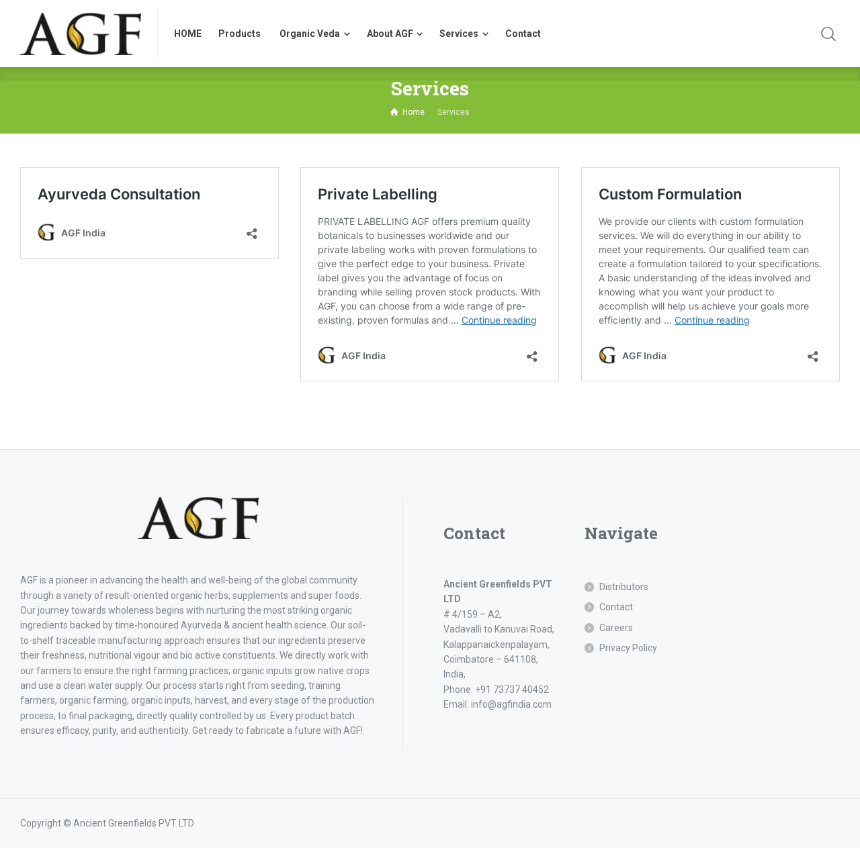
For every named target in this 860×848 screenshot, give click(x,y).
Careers (616, 627)
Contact (616, 607)
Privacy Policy (628, 648)
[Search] (828, 33)
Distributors (623, 586)
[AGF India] (80, 33)
